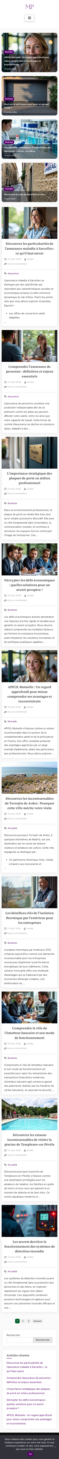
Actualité (9, 189)
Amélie (30, 259)
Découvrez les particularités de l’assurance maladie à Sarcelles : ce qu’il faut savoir (29, 248)
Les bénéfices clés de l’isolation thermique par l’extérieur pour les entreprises (29, 918)
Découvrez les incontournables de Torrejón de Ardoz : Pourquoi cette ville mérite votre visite (29, 803)
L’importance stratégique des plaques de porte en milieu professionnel (29, 478)
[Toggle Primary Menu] (29, 18)
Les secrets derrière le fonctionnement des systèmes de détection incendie (29, 1247)
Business (9, 99)
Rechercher (13, 1335)
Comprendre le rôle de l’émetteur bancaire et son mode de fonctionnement (29, 1033)
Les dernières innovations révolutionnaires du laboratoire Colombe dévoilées (27, 149)
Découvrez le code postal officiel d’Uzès (24, 194)
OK (30, 1454)
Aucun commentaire (17, 264)
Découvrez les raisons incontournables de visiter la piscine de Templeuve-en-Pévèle (29, 1140)
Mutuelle (9, 52)
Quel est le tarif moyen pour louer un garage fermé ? (26, 106)
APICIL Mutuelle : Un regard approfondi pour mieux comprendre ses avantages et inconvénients (26, 61)
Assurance (13, 273)
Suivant (37, 1321)
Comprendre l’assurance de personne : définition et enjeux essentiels (29, 371)
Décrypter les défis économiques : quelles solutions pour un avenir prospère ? (29, 585)
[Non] (55, 1447)
